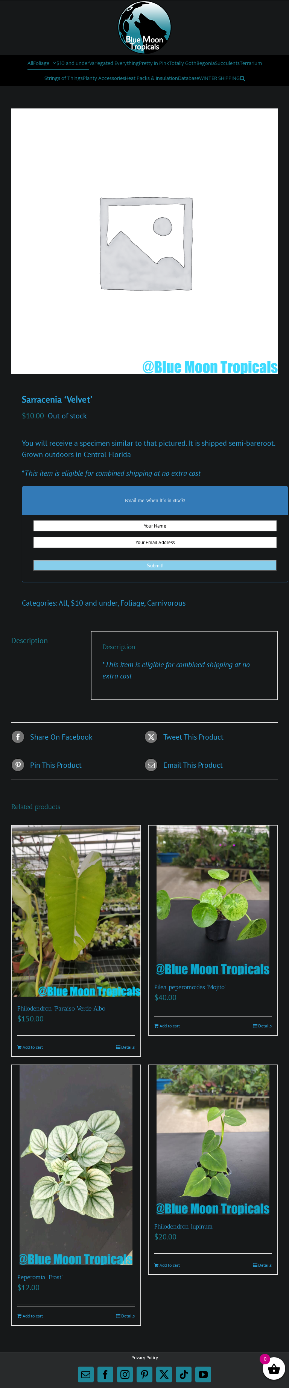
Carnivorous (166, 603)
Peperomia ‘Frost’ (40, 1277)
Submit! (155, 565)
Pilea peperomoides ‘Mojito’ (190, 987)
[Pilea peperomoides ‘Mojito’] (213, 900)
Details (128, 1047)
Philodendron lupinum (183, 1226)
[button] (242, 78)
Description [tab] (29, 640)
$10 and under (94, 603)
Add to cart (33, 1047)
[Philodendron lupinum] (213, 1140)
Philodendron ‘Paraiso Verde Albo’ (61, 1008)
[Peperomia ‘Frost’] (76, 1165)
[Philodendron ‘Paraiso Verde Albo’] (76, 911)
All (63, 603)
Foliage (132, 603)
